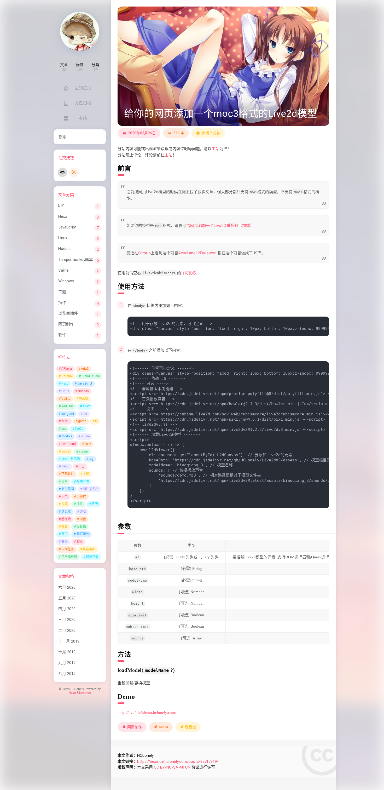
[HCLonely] (79, 31)
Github (144, 252)
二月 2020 (66, 630)
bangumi (67, 414)
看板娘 (66, 519)
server (65, 451)
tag (91, 459)
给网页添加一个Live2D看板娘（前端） (220, 225)
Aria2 (85, 368)
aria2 (86, 406)
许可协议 (189, 273)
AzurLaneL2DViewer (197, 252)
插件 (62, 302)
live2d (79, 429)
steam (83, 451)
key (63, 429)
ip (96, 421)
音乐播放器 (69, 557)
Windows (66, 281)
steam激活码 (70, 459)
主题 (62, 291)
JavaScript (67, 227)
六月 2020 (66, 587)
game (82, 421)
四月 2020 (66, 608)
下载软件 (67, 474)
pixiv (88, 444)
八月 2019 (66, 673)
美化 (64, 541)
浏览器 (66, 511)
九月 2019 (66, 662)
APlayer (66, 368)
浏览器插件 (68, 313)
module (66, 436)
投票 (64, 504)
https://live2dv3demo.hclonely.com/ (147, 713)
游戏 (83, 511)
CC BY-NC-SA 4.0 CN (172, 767)
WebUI (83, 398)
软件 (62, 335)
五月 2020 (66, 598)
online (85, 436)
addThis (67, 406)
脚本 (80, 541)
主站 (215, 149)
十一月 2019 (68, 641)
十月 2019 (66, 652)
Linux (62, 238)
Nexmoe (85, 693)
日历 (95, 504)
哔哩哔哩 (83, 481)
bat (85, 414)
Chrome (67, 376)
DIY (61, 205)
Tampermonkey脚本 (75, 259)
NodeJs (65, 248)
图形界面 (67, 489)
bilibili (65, 421)
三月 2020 (66, 619)
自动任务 (67, 549)
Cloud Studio (91, 376)
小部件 (81, 496)
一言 (81, 466)
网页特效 (83, 534)
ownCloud (68, 444)
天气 (64, 496)
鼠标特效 (92, 557)
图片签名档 (90, 489)
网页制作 (66, 324)
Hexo (62, 216)
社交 (64, 526)
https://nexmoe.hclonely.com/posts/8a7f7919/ (177, 761)
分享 (64, 481)
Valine (63, 270)
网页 (64, 534)
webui (65, 466)
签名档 (81, 526)
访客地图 (89, 549)
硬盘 (83, 519)
